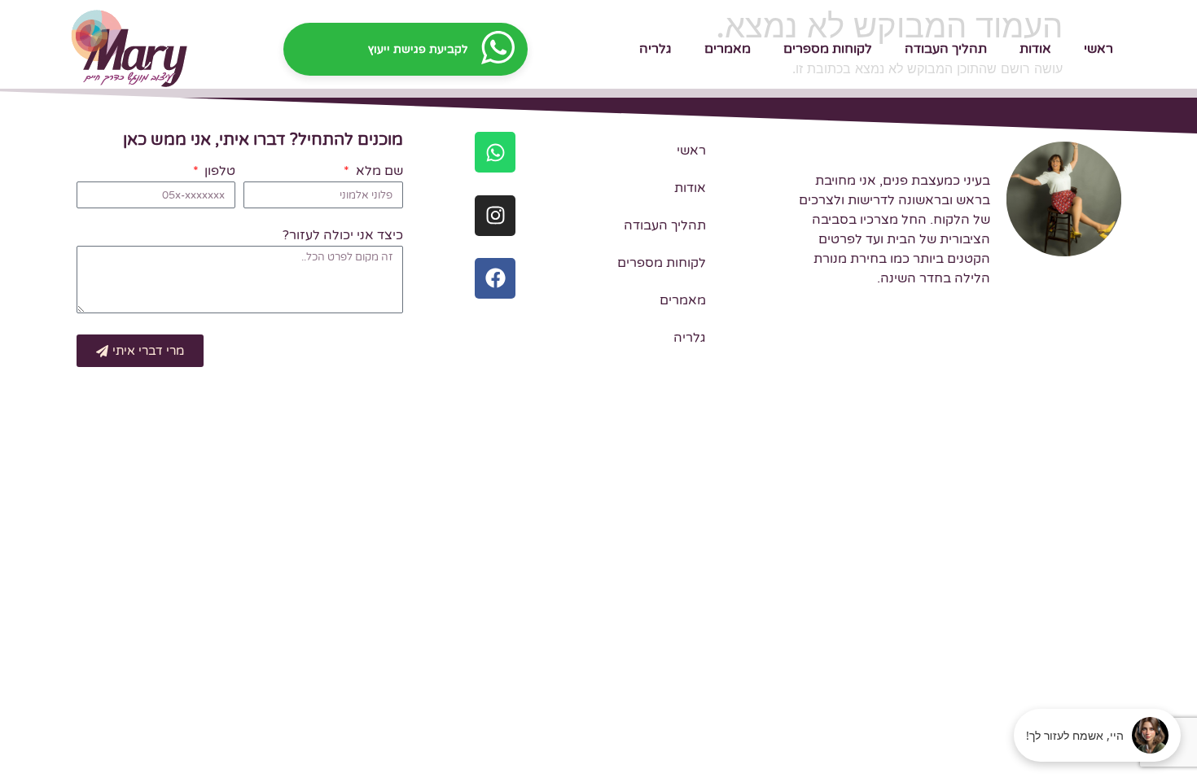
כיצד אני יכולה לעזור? (343, 236)
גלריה (655, 49)
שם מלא (377, 171)
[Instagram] (495, 215)
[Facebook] (495, 278)
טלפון (218, 171)
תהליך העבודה (946, 49)
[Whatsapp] (495, 152)
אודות (1035, 49)
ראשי (1098, 49)
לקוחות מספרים (827, 49)
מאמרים (727, 49)
